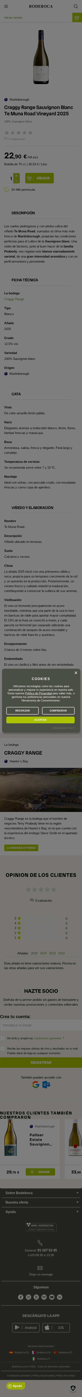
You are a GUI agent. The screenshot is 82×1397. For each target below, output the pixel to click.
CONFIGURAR (58, 710)
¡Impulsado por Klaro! (63, 728)
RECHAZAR (22, 710)
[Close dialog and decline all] (75, 672)
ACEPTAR (40, 719)
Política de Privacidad (38, 693)
